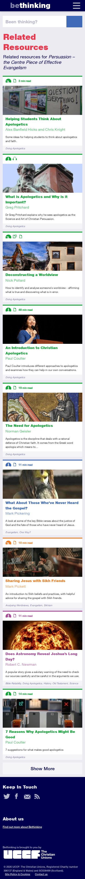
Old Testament (60, 683)
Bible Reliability (13, 683)
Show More (43, 768)
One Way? (25, 532)
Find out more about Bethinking (22, 827)
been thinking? (21, 21)
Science (73, 683)
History (47, 683)
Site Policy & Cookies (17, 874)
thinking (30, 5)
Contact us (41, 874)
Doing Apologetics (15, 148)
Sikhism (48, 605)
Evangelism (11, 532)
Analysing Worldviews (16, 605)
